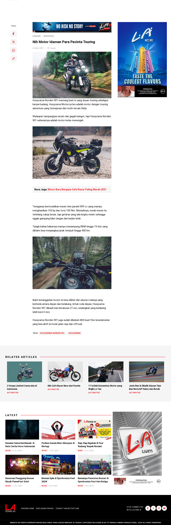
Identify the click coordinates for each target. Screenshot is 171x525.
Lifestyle (37, 36)
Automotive (49, 36)
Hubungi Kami (27, 508)
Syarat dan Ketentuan (67, 508)
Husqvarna (74, 333)
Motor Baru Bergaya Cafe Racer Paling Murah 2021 (77, 189)
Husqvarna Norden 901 (52, 333)
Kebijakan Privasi (45, 508)
